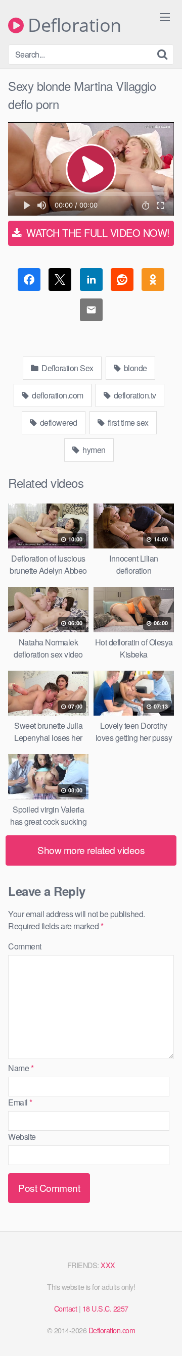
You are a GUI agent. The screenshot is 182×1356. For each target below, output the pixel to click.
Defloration (72, 25)
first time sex (127, 422)
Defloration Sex (67, 368)
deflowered (57, 422)
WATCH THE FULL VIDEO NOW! (97, 232)
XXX (108, 1265)
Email (20, 1102)
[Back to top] (164, 1334)
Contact (65, 1308)
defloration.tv (134, 395)
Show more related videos (91, 850)
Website (22, 1136)
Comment (24, 946)
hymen (93, 450)
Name (20, 1068)
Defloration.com (111, 1330)
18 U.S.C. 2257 (105, 1308)
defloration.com (56, 395)
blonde (134, 368)
